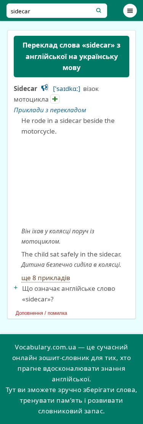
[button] (44, 87)
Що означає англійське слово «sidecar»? (68, 293)
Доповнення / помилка (41, 313)
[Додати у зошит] (54, 99)
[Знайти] (99, 11)
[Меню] (130, 11)
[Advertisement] (71, 181)
